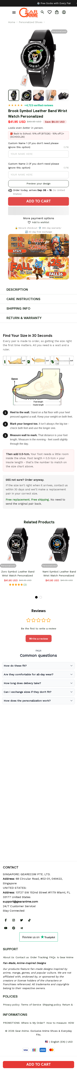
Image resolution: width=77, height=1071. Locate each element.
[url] (20, 901)
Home (11, 22)
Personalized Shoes (30, 22)
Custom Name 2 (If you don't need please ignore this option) (33, 165)
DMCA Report (11, 1041)
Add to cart (38, 1064)
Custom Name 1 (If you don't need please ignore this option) (33, 145)
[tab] (36, 597)
